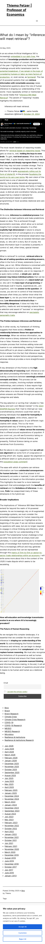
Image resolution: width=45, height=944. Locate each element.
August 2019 (10, 858)
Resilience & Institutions (15, 737)
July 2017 (9, 870)
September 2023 (12, 811)
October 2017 (11, 867)
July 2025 (9, 778)
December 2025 (12, 763)
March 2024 (10, 802)
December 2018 (12, 864)
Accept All (22, 927)
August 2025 (10, 775)
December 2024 (12, 796)
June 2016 (9, 873)
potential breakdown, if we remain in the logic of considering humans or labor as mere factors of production (21, 74)
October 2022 (11, 828)
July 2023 (9, 817)
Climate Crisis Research (15, 719)
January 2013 (10, 876)
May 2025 (9, 784)
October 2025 (11, 769)
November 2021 (12, 837)
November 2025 (12, 766)
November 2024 (12, 799)
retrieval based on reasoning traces (24, 150)
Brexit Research (11, 714)
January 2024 (11, 805)
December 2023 (12, 808)
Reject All (22, 939)
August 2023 (10, 814)
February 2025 (11, 790)
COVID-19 (9, 722)
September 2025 (12, 772)
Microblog (9, 734)
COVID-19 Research (13, 725)
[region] (22, 924)
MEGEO (8, 728)
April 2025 (9, 787)
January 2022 (11, 834)
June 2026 (9, 749)
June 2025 (9, 781)
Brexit (7, 711)
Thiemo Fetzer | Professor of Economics (19, 10)
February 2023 (11, 822)
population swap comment (15, 462)
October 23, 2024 (32, 114)
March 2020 (10, 852)
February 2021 (11, 846)
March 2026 (10, 755)
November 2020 (12, 849)
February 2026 (11, 758)
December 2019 (12, 855)
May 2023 (9, 820)
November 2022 (12, 825)
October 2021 (11, 840)
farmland (31, 77)
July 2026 (9, 746)
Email (6, 683)
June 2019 (9, 861)
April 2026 (9, 752)
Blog (7, 708)
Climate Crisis (11, 717)
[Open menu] (37, 21)
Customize (22, 933)
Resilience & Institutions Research (19, 740)
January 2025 (11, 793)
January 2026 (11, 760)
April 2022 (9, 831)
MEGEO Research (12, 731)
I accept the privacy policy (17, 692)
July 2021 (9, 843)
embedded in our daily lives (23, 56)
